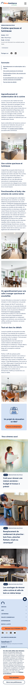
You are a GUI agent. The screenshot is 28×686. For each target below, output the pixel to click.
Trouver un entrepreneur (14, 426)
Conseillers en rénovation (11, 365)
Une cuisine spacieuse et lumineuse (13, 71)
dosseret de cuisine (6, 216)
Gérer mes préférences (14, 682)
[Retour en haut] (25, 599)
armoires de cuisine (19, 203)
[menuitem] (2, 603)
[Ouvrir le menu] (25, 3)
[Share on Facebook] (11, 53)
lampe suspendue (15, 311)
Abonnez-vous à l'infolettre (13, 628)
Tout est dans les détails (9, 82)
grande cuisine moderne (16, 128)
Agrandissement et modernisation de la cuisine (14, 67)
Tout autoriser (14, 677)
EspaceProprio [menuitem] (5, 641)
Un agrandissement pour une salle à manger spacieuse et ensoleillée (13, 78)
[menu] (12, 3)
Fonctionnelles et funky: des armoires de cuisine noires (14, 74)
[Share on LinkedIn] (15, 53)
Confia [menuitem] (3, 646)
